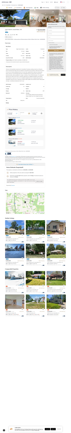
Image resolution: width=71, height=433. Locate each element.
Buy (42, 2)
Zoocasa (13, 185)
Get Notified (63, 74)
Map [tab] (37, 7)
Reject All (53, 429)
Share (63, 7)
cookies (18, 429)
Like (58, 7)
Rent (47, 2)
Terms (33, 430)
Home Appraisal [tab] (29, 7)
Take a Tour (56, 50)
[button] (26, 122)
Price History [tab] (19, 7)
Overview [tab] (10, 7)
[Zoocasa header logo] (7, 2)
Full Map (41, 212)
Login (57, 2)
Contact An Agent (39, 181)
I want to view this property (53, 44)
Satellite (41, 194)
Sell (51, 2)
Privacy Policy (37, 430)
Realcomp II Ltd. (13, 156)
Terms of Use (51, 54)
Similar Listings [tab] (46, 7)
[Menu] (68, 2)
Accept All (47, 429)
